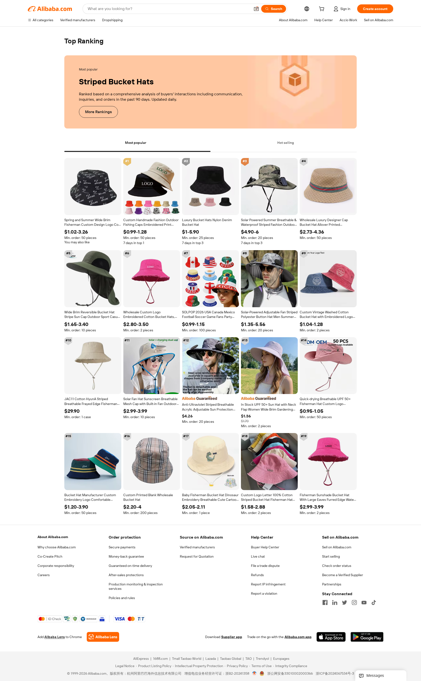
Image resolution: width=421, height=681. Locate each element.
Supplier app (231, 637)
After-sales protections (126, 575)
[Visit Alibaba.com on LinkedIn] (335, 602)
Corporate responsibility (56, 566)
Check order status (336, 566)
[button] (256, 9)
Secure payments (122, 547)
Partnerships (331, 584)
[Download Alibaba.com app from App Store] (331, 637)
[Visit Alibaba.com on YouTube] (364, 602)
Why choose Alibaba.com (57, 547)
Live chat (258, 556)
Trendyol (262, 659)
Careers (44, 575)
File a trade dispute (265, 566)
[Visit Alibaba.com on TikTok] (374, 602)
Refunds (257, 575)
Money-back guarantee (126, 556)
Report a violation (264, 593)
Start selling (331, 556)
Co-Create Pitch (50, 556)
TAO (248, 659)
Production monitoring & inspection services (136, 586)
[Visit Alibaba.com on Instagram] (354, 602)
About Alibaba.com (53, 537)
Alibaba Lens (54, 637)
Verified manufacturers (197, 547)
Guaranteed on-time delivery (130, 566)
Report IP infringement (268, 584)
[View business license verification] (254, 673)
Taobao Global (230, 659)
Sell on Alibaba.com (336, 547)
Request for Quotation (197, 556)
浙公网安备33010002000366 (290, 674)
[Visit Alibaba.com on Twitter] (344, 602)
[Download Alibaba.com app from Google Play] (367, 637)
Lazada (210, 659)
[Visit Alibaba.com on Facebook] (325, 602)
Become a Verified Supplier (342, 575)
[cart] (322, 9)
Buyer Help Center (265, 547)
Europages (281, 659)
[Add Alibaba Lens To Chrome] (103, 637)
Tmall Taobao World (186, 659)
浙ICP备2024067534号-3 (335, 674)
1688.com (160, 659)
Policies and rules (122, 598)
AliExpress (141, 659)
